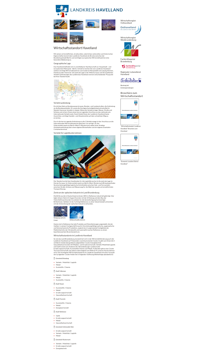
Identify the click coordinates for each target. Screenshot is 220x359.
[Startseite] (90, 12)
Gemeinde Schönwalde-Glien (65, 327)
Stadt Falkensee (61, 271)
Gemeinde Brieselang (62, 258)
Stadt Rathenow (61, 312)
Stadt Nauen (60, 284)
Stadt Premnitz (60, 299)
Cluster (87, 243)
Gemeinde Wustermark (63, 340)
